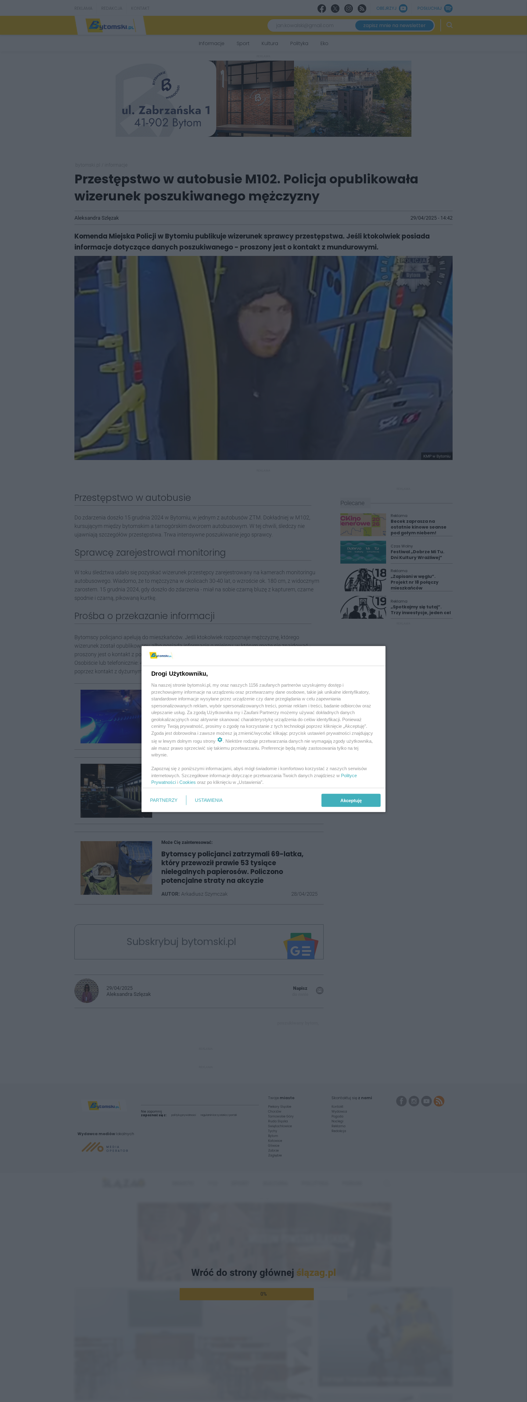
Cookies (187, 782)
